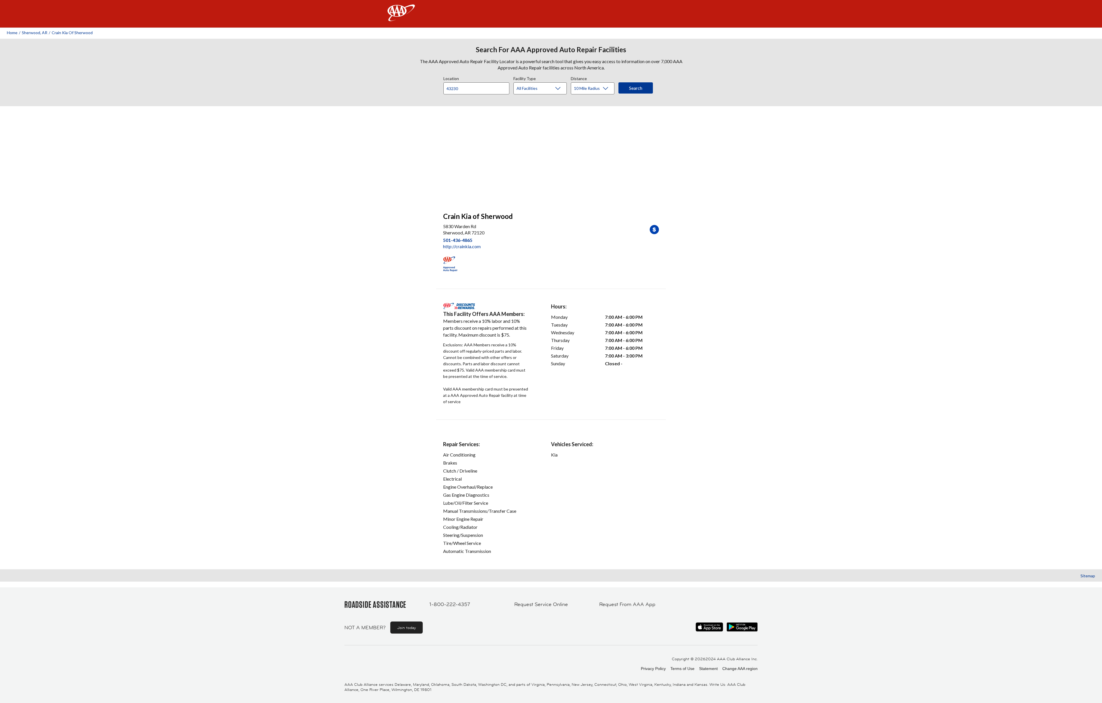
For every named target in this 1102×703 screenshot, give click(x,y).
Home (12, 32)
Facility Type (524, 77)
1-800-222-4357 (449, 604)
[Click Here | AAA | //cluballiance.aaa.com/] (401, 17)
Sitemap (1087, 575)
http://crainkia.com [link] (462, 246)
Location (451, 77)
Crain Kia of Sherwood (72, 32)
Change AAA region (740, 668)
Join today (406, 627)
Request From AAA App (627, 604)
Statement (708, 668)
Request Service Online (541, 604)
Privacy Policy (653, 668)
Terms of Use (682, 668)
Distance (579, 77)
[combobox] (478, 86)
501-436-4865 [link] (457, 240)
